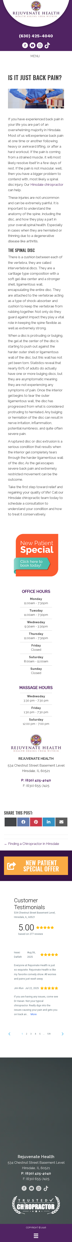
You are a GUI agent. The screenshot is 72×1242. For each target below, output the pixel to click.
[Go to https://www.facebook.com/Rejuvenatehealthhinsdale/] (25, 46)
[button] (36, 866)
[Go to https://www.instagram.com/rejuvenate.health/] (40, 46)
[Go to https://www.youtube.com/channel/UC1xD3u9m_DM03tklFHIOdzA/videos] (32, 46)
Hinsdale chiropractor (46, 185)
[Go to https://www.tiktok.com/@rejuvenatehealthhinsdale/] (47, 45)
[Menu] (36, 1236)
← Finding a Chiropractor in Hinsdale (31, 844)
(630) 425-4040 (36, 35)
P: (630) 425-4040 (36, 1173)
